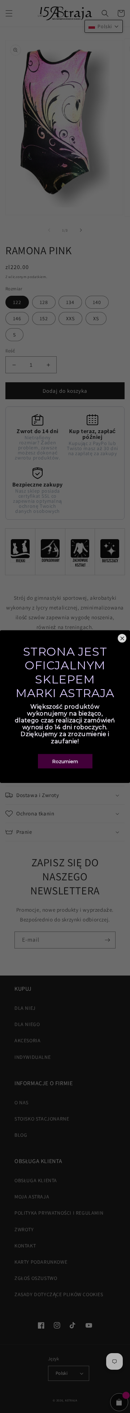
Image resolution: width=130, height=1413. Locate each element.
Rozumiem (65, 761)
